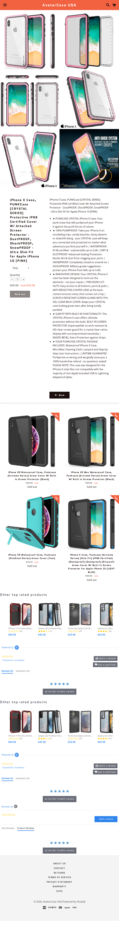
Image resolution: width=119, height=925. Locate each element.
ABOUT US (59, 863)
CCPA (59, 891)
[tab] (7, 672)
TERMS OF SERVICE (59, 877)
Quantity (15, 275)
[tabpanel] (59, 847)
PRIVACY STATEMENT (59, 881)
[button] (105, 664)
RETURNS (59, 872)
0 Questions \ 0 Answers (13, 660)
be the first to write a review (59, 691)
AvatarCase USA (59, 5)
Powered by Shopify (73, 901)
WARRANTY (59, 886)
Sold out (20, 294)
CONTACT (59, 868)
